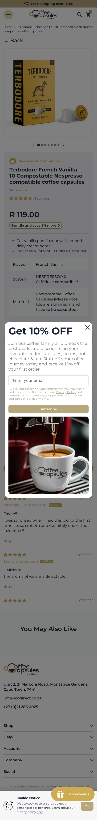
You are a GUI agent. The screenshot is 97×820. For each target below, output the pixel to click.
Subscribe (48, 409)
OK (87, 806)
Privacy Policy (66, 392)
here (40, 812)
